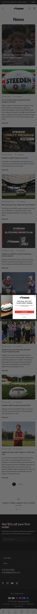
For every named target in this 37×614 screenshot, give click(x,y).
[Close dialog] (35, 296)
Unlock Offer (24, 312)
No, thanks (24, 317)
